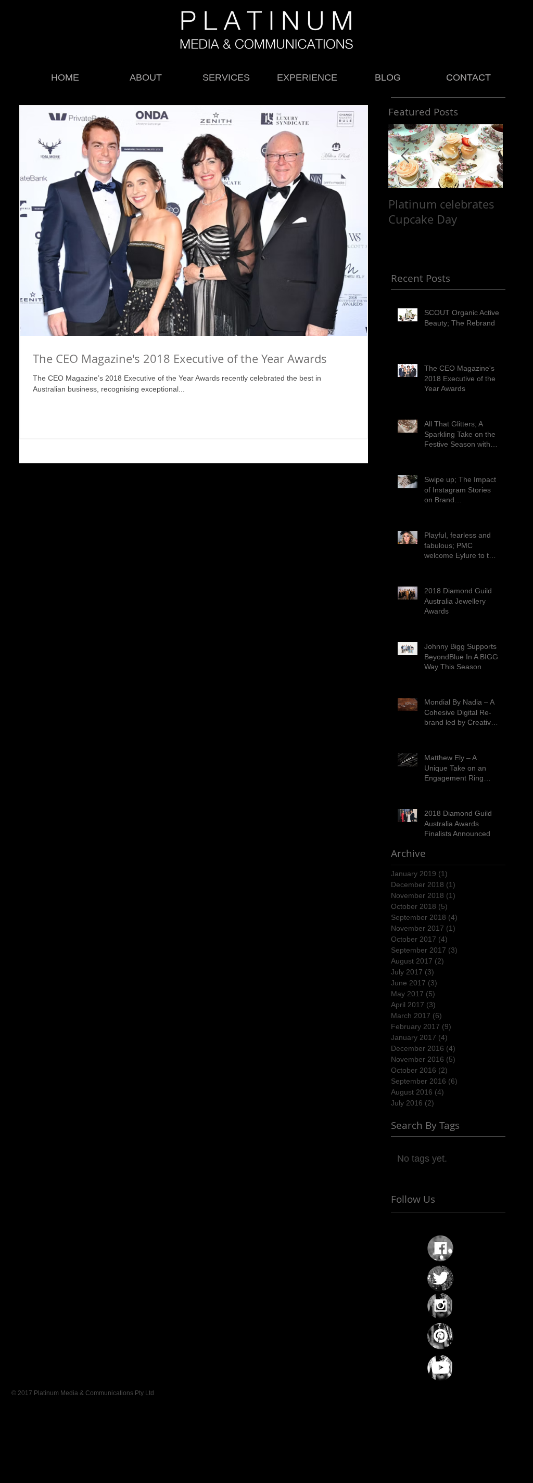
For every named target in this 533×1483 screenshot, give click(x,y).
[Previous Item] (405, 156)
